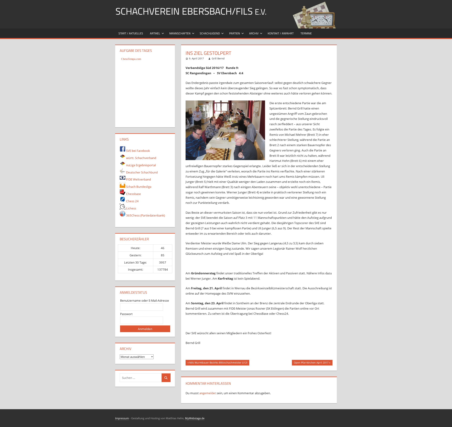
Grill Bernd (218, 58)
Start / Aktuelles (130, 33)
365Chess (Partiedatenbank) (145, 215)
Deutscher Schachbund (141, 172)
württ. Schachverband (140, 158)
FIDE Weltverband (138, 179)
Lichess (130, 208)
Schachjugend (210, 33)
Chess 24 (132, 201)
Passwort (126, 314)
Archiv (253, 33)
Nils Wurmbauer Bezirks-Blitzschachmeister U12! (218, 363)
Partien (234, 33)
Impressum (122, 418)
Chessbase (133, 194)
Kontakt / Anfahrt (281, 33)
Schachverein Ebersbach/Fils (191, 11)
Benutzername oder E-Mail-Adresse (144, 300)
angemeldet (207, 393)
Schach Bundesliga (138, 187)
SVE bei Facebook (137, 151)
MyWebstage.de (194, 418)
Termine (306, 33)
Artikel (155, 33)
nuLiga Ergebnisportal (140, 165)
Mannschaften (180, 33)
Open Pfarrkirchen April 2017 (311, 363)
